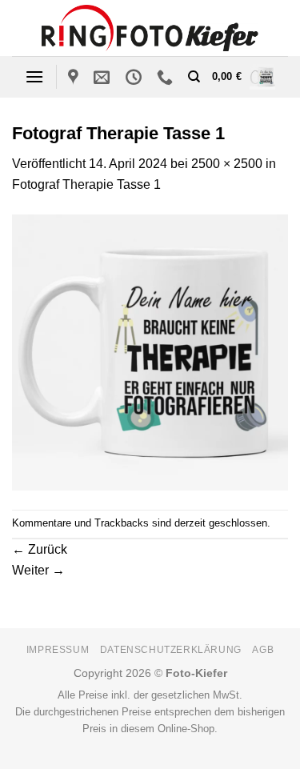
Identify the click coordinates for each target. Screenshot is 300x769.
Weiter (38, 570)
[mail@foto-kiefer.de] (104, 76)
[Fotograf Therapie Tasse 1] (150, 351)
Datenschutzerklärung (171, 649)
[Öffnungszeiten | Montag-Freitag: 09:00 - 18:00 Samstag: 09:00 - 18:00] (136, 76)
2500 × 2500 (226, 163)
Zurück (39, 549)
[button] (34, 76)
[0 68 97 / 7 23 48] (167, 76)
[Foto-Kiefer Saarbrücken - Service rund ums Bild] (150, 27)
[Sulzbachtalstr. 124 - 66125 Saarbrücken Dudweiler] (75, 76)
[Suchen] (194, 77)
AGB (263, 649)
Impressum (58, 649)
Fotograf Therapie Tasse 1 (86, 184)
